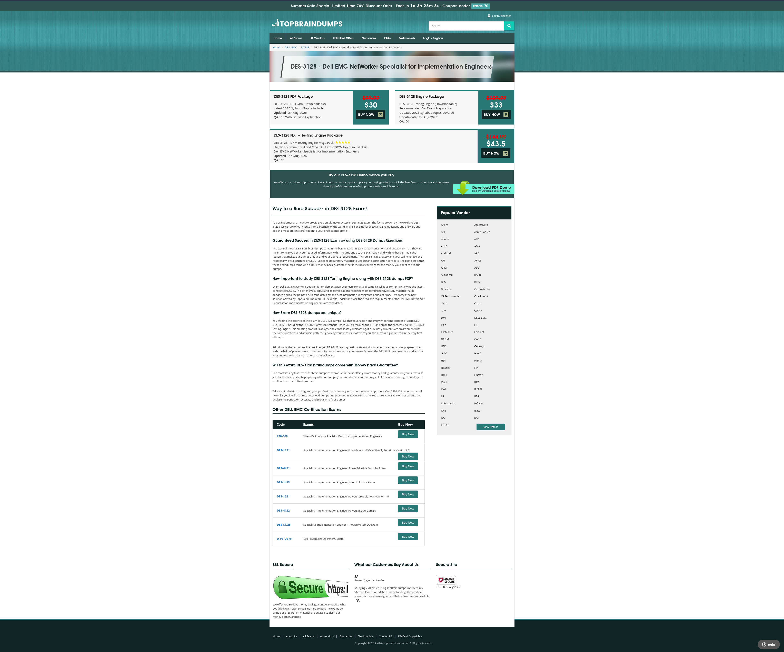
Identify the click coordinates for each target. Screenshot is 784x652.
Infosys (478, 403)
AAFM (444, 225)
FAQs (387, 38)
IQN (443, 410)
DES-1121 (283, 450)
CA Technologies (451, 296)
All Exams (296, 38)
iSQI (476, 417)
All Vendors (318, 38)
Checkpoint (481, 296)
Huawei (478, 375)
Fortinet (479, 332)
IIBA (476, 396)
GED (443, 346)
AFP (476, 239)
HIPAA (478, 360)
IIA (442, 396)
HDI (443, 360)
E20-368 (282, 436)
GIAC (444, 353)
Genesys (479, 346)
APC (476, 253)
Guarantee (369, 38)
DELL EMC (291, 47)
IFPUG (478, 389)
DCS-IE (305, 47)
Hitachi (445, 367)
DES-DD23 (284, 524)
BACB (477, 275)
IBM (476, 382)
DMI (443, 317)
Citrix (477, 303)
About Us (291, 636)
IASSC (444, 382)
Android (446, 253)
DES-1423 (283, 482)
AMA (477, 246)
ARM (444, 267)
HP (476, 367)
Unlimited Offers (343, 38)
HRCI (444, 375)
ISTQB (444, 425)
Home (278, 38)
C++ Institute (482, 289)
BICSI (477, 282)
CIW (443, 310)
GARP (477, 339)
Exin (443, 325)
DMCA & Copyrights (410, 636)
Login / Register (501, 16)
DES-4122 (283, 510)
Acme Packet (482, 232)
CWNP (478, 310)
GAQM (445, 339)
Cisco (444, 303)
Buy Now (408, 434)
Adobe (445, 239)
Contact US (385, 636)
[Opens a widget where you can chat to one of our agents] (768, 645)
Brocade (446, 289)
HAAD (477, 353)
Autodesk (447, 275)
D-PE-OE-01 (285, 539)
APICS (477, 260)
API (443, 260)
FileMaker (447, 332)
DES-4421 (283, 468)
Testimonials (407, 38)
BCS (443, 282)
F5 (475, 325)
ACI (443, 232)
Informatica (448, 403)
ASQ (476, 267)
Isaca (477, 410)
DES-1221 (283, 496)
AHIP (444, 246)
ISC (443, 417)
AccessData (481, 225)
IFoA (444, 389)
